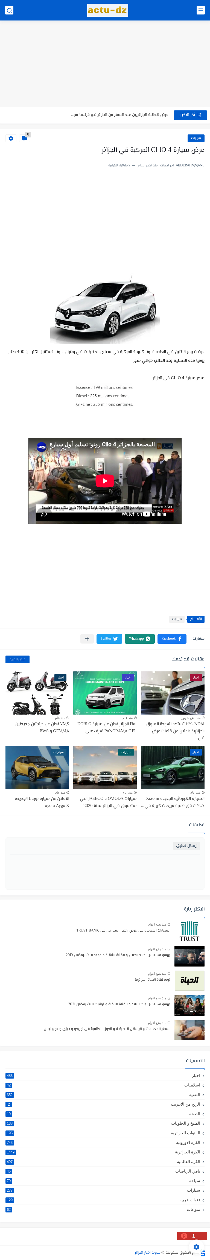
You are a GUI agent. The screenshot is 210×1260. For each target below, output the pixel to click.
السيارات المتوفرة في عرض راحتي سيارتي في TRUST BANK (123, 931)
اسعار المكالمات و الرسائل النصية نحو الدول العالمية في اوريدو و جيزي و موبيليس (107, 1029)
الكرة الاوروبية (103, 1142)
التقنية (103, 1094)
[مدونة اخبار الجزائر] (107, 10)
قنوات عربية (103, 1199)
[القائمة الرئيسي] (201, 10)
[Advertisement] (105, 64)
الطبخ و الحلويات (103, 1123)
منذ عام (127, 718)
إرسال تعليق (186, 846)
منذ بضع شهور (191, 718)
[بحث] (9, 10)
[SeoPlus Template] (202, 1252)
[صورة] (189, 931)
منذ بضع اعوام (157, 924)
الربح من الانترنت (104, 1104)
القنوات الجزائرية (103, 1132)
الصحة (103, 1113)
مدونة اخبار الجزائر (148, 1253)
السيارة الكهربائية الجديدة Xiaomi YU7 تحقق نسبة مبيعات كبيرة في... (173, 802)
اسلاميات (103, 1085)
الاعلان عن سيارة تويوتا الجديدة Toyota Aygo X (42, 802)
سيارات (196, 138)
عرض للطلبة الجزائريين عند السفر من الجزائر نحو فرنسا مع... (119, 115)
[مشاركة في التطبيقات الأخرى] (87, 639)
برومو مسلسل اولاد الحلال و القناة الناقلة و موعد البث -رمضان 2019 (118, 955)
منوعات (103, 1209)
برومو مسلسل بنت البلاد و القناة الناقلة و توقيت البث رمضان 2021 (119, 1004)
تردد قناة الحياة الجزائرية (152, 980)
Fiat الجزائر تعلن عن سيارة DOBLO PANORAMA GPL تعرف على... (107, 728)
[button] (172, 639)
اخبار (103, 1075)
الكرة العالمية (103, 1161)
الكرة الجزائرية (103, 1152)
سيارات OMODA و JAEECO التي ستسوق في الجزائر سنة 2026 (108, 802)
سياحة (103, 1180)
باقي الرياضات (103, 1171)
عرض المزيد (17, 659)
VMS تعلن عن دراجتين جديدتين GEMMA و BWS (42, 728)
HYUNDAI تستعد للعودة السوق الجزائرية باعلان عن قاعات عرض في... (175, 731)
